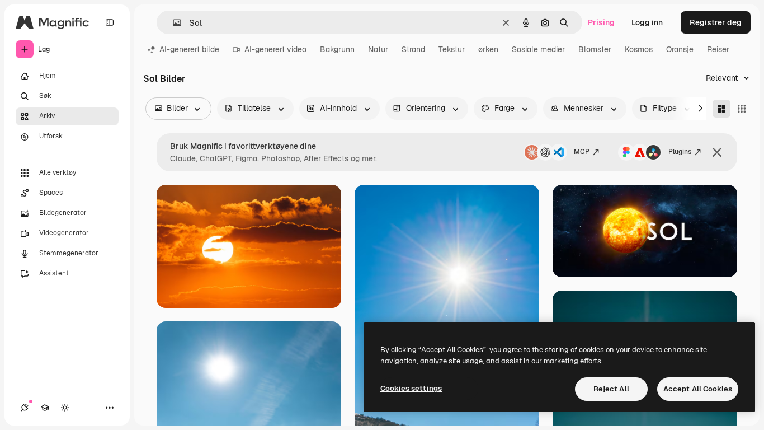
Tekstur (451, 49)
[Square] (742, 109)
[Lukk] (717, 152)
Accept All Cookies (697, 389)
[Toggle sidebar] (110, 22)
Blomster (594, 49)
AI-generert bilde (189, 49)
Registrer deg (716, 22)
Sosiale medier (538, 49)
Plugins (679, 151)
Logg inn (647, 22)
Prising (601, 22)
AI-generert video (275, 49)
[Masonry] (721, 109)
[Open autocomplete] (172, 22)
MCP (581, 151)
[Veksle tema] (65, 408)
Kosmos (639, 49)
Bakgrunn (337, 49)
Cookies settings (411, 388)
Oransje (680, 49)
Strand (413, 49)
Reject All (611, 389)
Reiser (718, 49)
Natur (378, 49)
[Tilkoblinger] (25, 408)
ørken (488, 49)
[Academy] (45, 408)
